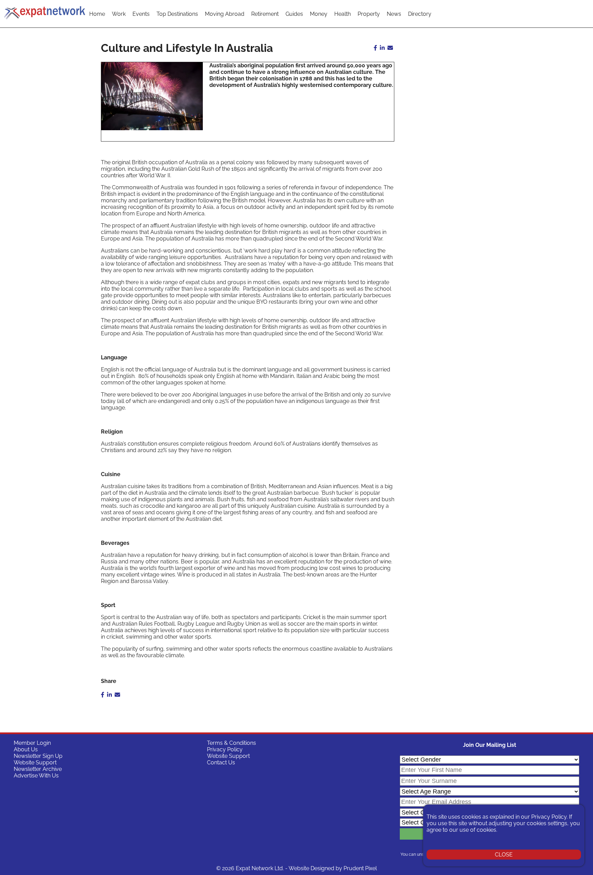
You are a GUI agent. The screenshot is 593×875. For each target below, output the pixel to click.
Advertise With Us (36, 775)
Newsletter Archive (38, 769)
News (394, 14)
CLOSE (504, 854)
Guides (294, 14)
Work (119, 14)
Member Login (32, 743)
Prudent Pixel (360, 868)
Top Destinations (177, 14)
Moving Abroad (224, 14)
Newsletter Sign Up (38, 756)
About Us (26, 749)
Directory (419, 14)
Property (369, 14)
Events (141, 14)
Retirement (265, 14)
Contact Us (221, 762)
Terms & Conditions (231, 743)
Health (342, 14)
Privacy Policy (225, 749)
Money (318, 14)
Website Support (35, 762)
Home (97, 14)
